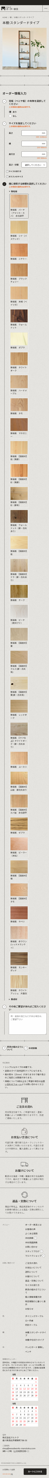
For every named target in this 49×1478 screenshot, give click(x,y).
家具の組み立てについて (15, 1048)
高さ (11, 133)
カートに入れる (35, 1471)
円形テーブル (31, 1324)
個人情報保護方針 (33, 1296)
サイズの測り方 (15, 171)
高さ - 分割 (14, 164)
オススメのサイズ (16, 176)
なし (15, 115)
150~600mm (42, 147)
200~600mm (42, 158)
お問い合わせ (31, 1246)
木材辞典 (33, 1048)
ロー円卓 (29, 1320)
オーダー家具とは (33, 1224)
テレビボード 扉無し (34, 1347)
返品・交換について (34, 1280)
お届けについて (32, 1276)
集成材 (14, 999)
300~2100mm (41, 137)
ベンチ (28, 1351)
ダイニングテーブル (34, 1316)
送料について (31, 1271)
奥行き (12, 154)
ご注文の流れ (31, 1263)
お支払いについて (33, 1267)
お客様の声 (30, 1229)
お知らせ (29, 1308)
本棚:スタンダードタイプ (35, 1334)
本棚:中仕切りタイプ (34, 1339)
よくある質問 (31, 1233)
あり (15, 111)
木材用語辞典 (31, 1242)
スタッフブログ (32, 1251)
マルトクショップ (33, 1255)
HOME (4, 17)
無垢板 (14, 191)
